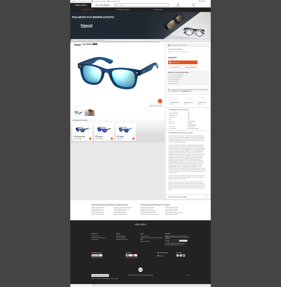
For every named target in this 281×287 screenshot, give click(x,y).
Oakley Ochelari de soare (97, 209)
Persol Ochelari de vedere (171, 207)
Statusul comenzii (144, 241)
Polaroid (90, 40)
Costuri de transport (121, 237)
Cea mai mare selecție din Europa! (82, 1)
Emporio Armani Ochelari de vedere (149, 214)
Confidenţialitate (105, 278)
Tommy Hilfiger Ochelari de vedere (173, 212)
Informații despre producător (177, 197)
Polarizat (190, 123)
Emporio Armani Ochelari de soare (122, 207)
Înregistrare (178, 6)
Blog (141, 239)
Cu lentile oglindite (192, 124)
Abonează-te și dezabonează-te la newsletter (151, 237)
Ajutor (142, 233)
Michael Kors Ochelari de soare (121, 209)
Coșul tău (193, 6)
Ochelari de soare (81, 40)
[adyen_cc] (92, 255)
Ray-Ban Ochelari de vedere (147, 207)
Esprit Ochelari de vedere (171, 214)
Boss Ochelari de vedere (171, 210)
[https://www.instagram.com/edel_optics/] (181, 255)
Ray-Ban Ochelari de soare (97, 207)
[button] (80, 5)
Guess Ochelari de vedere (171, 209)
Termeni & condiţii (95, 278)
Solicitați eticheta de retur (122, 239)
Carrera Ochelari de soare (97, 212)
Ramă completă (191, 121)
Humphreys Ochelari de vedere (148, 210)
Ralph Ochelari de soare (120, 212)
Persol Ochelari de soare (97, 210)
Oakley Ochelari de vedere (146, 209)
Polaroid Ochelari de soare (97, 214)
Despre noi (94, 233)
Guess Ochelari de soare (120, 210)
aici (183, 244)
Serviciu (118, 233)
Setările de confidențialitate (98, 237)
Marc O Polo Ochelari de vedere (148, 212)
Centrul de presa (95, 236)
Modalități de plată (120, 236)
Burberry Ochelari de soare (120, 214)
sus (188, 275)
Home (73, 40)
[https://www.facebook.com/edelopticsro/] (177, 255)
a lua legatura (94, 239)
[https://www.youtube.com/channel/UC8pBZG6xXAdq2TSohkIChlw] (184, 255)
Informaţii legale (114, 278)
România (203, 1)
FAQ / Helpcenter (144, 236)
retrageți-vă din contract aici (100, 275)
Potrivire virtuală (157, 105)
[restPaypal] (100, 255)
